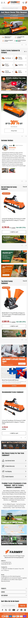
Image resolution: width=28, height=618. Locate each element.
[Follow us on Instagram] (10, 610)
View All (25, 186)
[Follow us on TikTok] (18, 610)
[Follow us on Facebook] (2, 610)
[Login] (4, 3)
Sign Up (22, 605)
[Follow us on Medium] (25, 610)
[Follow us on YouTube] (14, 610)
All (24, 51)
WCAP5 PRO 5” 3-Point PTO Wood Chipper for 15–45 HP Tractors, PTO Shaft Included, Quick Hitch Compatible (13, 314)
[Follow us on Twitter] (6, 610)
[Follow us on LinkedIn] (21, 610)
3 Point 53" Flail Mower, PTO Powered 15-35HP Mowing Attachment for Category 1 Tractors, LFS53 (13, 220)
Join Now (14, 385)
